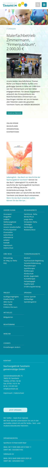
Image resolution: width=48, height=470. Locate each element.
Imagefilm (7, 217)
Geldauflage (28, 299)
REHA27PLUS (29, 217)
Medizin (27, 258)
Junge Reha (28, 219)
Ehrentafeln (8, 232)
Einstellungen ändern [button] (11, 347)
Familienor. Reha (30, 214)
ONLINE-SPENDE (12, 123)
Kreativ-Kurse (8, 299)
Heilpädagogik (29, 281)
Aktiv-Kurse (7, 302)
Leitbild (6, 219)
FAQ (5, 263)
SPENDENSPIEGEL (13, 129)
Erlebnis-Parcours (10, 307)
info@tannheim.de (10, 389)
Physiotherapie (30, 266)
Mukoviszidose (29, 230)
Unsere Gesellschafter (12, 227)
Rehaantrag (8, 258)
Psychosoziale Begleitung (34, 261)
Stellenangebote (9, 222)
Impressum (7, 245)
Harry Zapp (7, 304)
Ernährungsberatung (32, 286)
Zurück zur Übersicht (14, 113)
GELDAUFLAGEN (12, 126)
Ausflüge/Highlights (11, 297)
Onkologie (28, 224)
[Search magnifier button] (37, 4)
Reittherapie (29, 271)
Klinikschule (28, 273)
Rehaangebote (30, 210)
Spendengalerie (30, 302)
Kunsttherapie (29, 279)
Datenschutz (8, 248)
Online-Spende (30, 297)
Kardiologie (28, 227)
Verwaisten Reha (30, 222)
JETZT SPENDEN (15, 410)
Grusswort (7, 214)
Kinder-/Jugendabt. (31, 276)
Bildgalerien (8, 317)
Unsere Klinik (9, 210)
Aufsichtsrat (8, 235)
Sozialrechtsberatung (32, 263)
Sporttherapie (29, 268)
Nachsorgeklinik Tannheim (16, 6)
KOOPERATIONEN (13, 132)
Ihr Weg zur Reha (10, 261)
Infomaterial (8, 237)
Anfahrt (6, 240)
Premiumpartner (10, 230)
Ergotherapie (29, 284)
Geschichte (7, 224)
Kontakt (6, 243)
